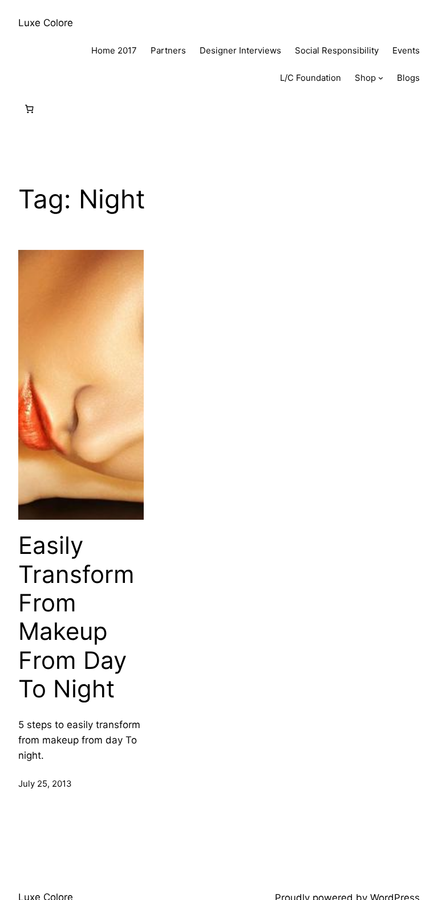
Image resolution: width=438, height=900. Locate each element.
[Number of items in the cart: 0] (29, 109)
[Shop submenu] (380, 77)
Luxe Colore (45, 22)
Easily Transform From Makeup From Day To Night (76, 617)
